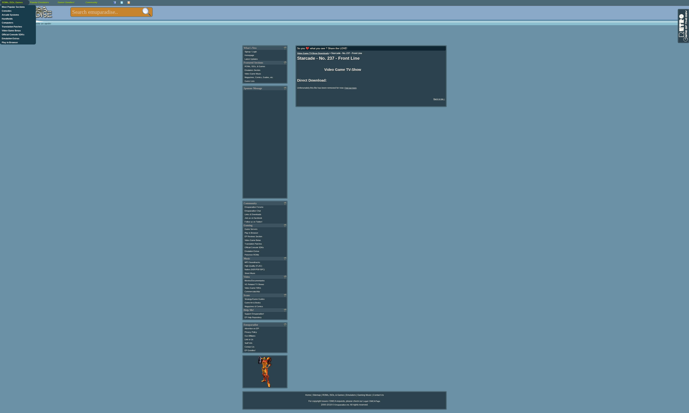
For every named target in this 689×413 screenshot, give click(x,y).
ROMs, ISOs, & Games (255, 66)
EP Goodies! (250, 350)
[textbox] (111, 12)
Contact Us (249, 347)
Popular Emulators (39, 2)
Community (91, 2)
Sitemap (317, 395)
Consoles (6, 11)
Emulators (351, 395)
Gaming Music (364, 395)
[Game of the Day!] (683, 26)
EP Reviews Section (253, 236)
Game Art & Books (253, 303)
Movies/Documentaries (255, 281)
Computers (7, 23)
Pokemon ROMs (252, 255)
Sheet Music (250, 273)
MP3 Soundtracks (252, 262)
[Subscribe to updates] (128, 2)
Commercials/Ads (252, 291)
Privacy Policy (251, 332)
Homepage (249, 55)
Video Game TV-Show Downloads (313, 53)
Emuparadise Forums (254, 207)
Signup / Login (251, 52)
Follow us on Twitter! (253, 222)
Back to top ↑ (439, 99)
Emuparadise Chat (253, 211)
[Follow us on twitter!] (121, 2)
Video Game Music (253, 74)
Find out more (350, 88)
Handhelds (7, 19)
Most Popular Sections (13, 7)
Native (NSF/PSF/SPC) (255, 269)
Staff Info (248, 343)
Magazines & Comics (254, 306)
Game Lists (250, 81)
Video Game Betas (11, 30)
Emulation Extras (10, 38)
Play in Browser (10, 42)
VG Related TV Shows (254, 284)
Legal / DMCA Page (371, 401)
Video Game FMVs (253, 288)
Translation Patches (12, 26)
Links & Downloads (253, 214)
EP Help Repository (253, 317)
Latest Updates (251, 59)
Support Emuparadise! (254, 314)
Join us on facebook (253, 218)
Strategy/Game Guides (255, 299)
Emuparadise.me (341, 405)
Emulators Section (252, 70)
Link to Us (249, 339)
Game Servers (251, 229)
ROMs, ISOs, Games (12, 2)
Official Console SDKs (13, 34)
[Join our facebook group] (114, 2)
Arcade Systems (10, 15)
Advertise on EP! (252, 328)
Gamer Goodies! (66, 2)
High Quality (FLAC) (253, 266)
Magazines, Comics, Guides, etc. (259, 77)
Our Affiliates (250, 336)
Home (308, 395)
